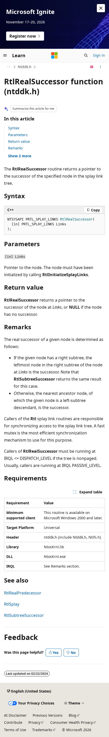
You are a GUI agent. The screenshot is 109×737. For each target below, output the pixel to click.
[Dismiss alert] (101, 8)
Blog (72, 715)
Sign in (99, 55)
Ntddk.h (24, 66)
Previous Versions (48, 715)
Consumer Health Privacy (71, 722)
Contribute (13, 722)
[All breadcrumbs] (8, 67)
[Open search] (86, 55)
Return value (19, 141)
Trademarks (42, 729)
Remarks (15, 148)
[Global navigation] (5, 55)
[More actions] (100, 67)
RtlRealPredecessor (22, 593)
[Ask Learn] (92, 67)
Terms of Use (15, 729)
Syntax (13, 128)
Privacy (34, 722)
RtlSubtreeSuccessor (24, 615)
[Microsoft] (54, 55)
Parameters (18, 134)
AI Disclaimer (15, 715)
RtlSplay (11, 604)
